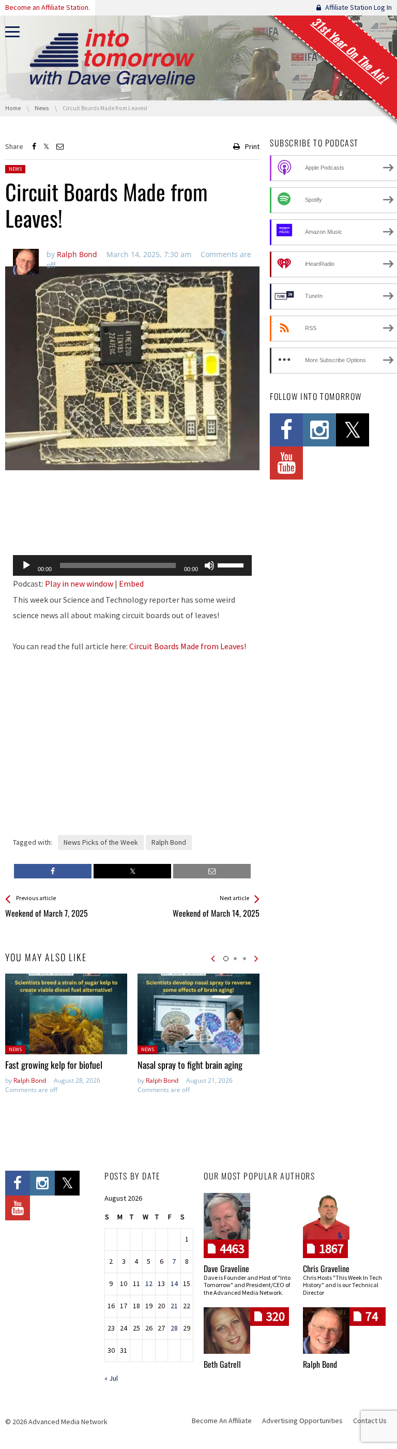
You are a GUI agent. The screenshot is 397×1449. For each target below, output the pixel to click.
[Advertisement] (132, 520)
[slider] (232, 564)
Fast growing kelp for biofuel (53, 1064)
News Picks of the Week (101, 842)
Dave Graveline (226, 1268)
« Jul (111, 1378)
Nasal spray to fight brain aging (190, 1064)
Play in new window (79, 583)
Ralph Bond (168, 842)
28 (174, 1328)
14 (174, 1283)
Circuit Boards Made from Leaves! (187, 646)
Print (252, 146)
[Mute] (209, 565)
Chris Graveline (326, 1268)
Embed (131, 583)
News (15, 169)
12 (148, 1283)
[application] (132, 565)
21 (174, 1305)
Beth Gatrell (222, 1364)
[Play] (26, 565)
